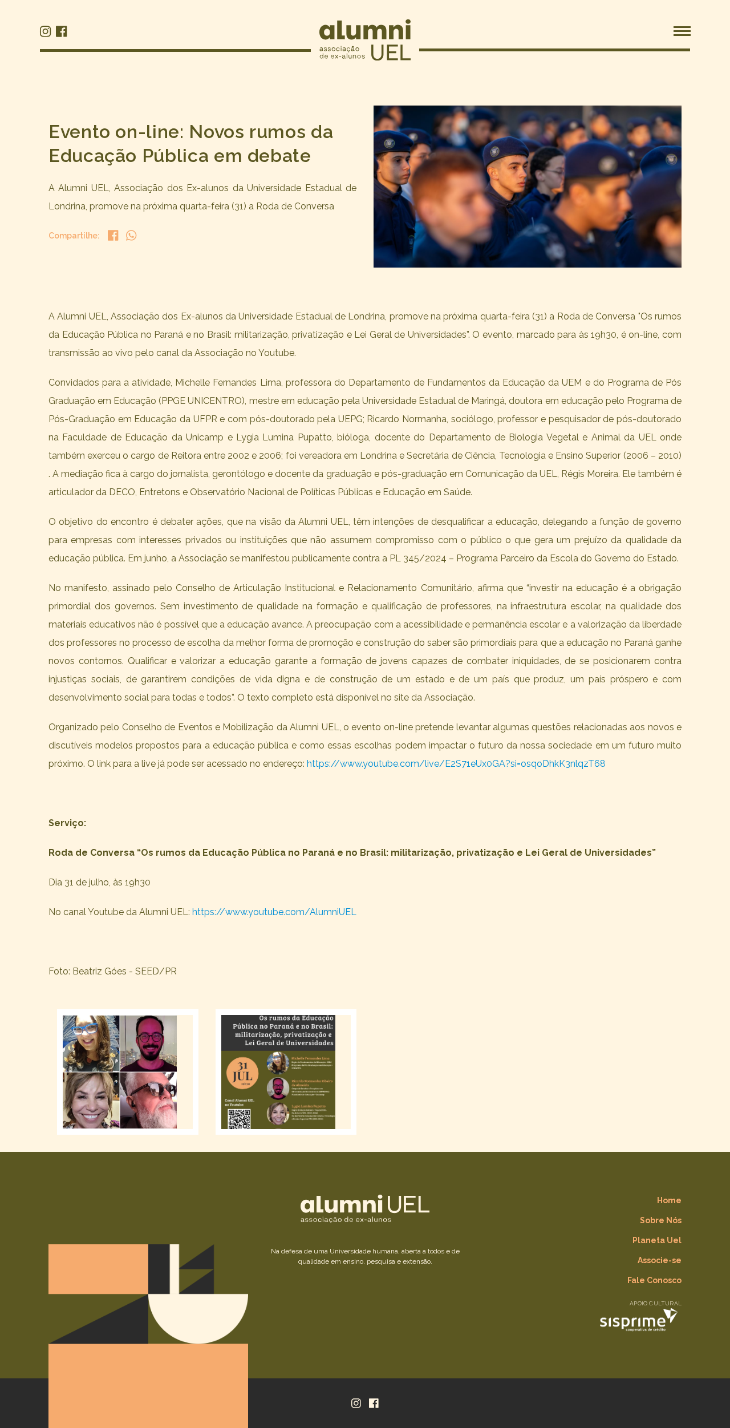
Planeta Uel (657, 1240)
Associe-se (660, 1260)
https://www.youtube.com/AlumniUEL (274, 912)
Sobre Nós (661, 1220)
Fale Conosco (654, 1280)
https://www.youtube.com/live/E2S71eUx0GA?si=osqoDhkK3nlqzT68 (456, 763)
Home (669, 1200)
